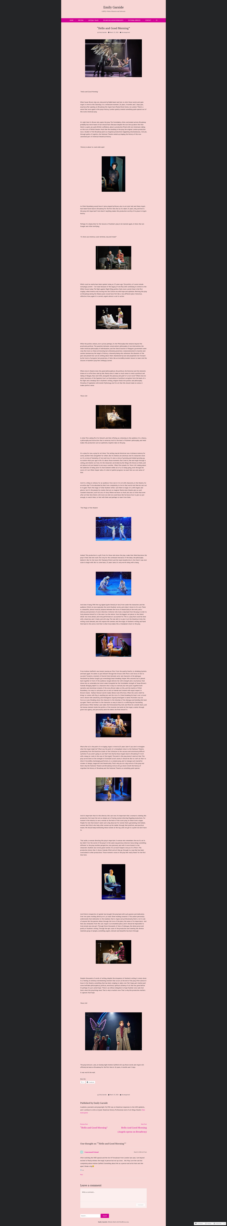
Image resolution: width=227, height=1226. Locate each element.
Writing (80, 20)
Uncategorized (126, 32)
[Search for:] (90, 1216)
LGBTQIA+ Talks (93, 20)
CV (156, 20)
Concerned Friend (92, 1152)
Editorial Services (134, 20)
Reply (81, 1174)
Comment (140, 1205)
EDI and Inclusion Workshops (113, 20)
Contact (148, 20)
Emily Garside (113, 7)
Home (71, 20)
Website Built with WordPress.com (118, 1222)
